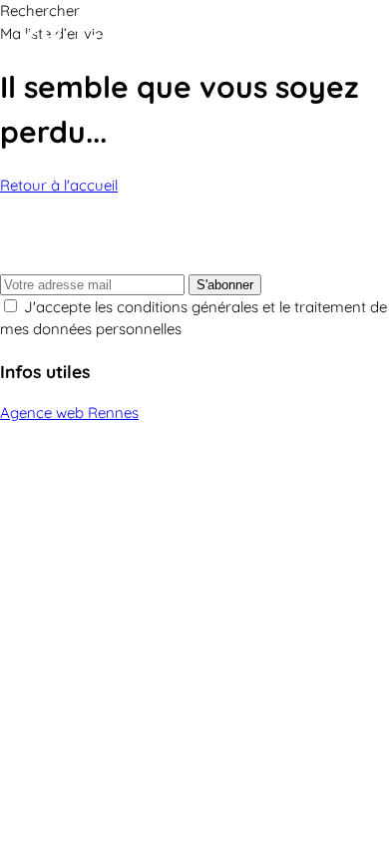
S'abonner (224, 284)
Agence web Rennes (69, 412)
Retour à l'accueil (59, 185)
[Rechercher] (319, 43)
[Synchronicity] (139, 43)
